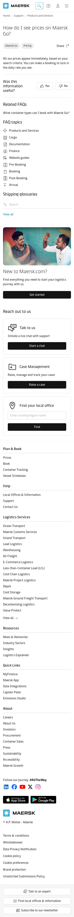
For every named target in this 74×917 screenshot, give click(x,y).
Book (6, 463)
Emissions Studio (14, 698)
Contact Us (10, 507)
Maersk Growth (13, 765)
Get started (37, 294)
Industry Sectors (14, 643)
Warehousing (11, 550)
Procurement (12, 735)
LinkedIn (6, 787)
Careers (8, 717)
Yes (47, 86)
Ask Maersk (39, 5)
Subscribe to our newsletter (39, 910)
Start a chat (37, 346)
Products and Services (40, 15)
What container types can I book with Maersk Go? (36, 113)
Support (49, 5)
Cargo (13, 137)
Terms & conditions (16, 835)
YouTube (22, 787)
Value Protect (12, 610)
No (66, 86)
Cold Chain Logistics (16, 574)
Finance (14, 151)
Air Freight (10, 556)
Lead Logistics (12, 544)
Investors (9, 729)
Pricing (27, 45)
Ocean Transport (14, 526)
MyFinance (10, 674)
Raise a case (37, 384)
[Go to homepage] (16, 6)
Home (6, 15)
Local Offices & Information (22, 495)
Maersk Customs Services (20, 532)
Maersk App (11, 680)
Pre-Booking (17, 164)
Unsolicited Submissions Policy (24, 876)
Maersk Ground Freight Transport (25, 598)
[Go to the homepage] (19, 815)
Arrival (13, 185)
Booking (14, 171)
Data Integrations (14, 686)
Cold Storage (11, 592)
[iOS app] (16, 799)
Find (37, 427)
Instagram (38, 787)
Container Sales (13, 741)
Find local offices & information (39, 901)
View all (8, 214)
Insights (8, 649)
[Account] (58, 5)
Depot (7, 586)
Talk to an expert (39, 891)
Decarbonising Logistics (19, 604)
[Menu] (66, 5)
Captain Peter (12, 692)
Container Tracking (15, 470)
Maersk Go (11, 45)
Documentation (19, 144)
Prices (7, 457)
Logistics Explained (16, 655)
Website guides (19, 158)
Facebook (14, 787)
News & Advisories (15, 637)
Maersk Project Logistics (19, 580)
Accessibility (11, 759)
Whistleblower (13, 842)
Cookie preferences (15, 863)
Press (6, 747)
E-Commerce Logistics (18, 562)
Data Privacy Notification (19, 849)
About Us (9, 723)
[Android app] (43, 799)
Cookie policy (12, 856)
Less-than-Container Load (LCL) (24, 568)
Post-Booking (18, 178)
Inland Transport (14, 538)
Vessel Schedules (14, 476)
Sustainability (12, 753)
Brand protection (14, 869)
